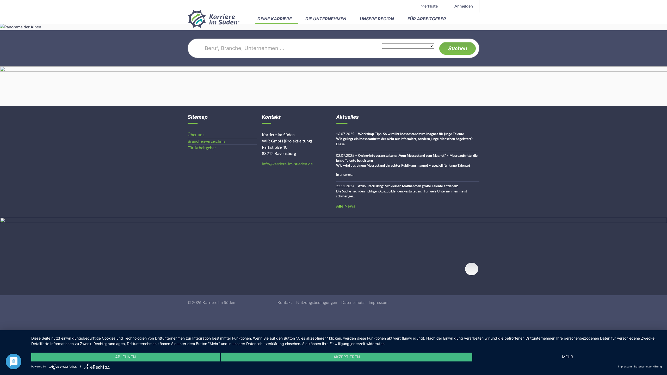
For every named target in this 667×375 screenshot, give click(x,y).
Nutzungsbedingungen (316, 303)
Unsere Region (377, 18)
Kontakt (284, 303)
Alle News (345, 206)
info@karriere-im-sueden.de (287, 164)
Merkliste (428, 6)
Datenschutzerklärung (648, 366)
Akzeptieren (347, 356)
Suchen (457, 48)
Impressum (378, 303)
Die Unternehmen (326, 18)
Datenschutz (353, 303)
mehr (567, 356)
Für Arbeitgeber (427, 18)
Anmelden (463, 6)
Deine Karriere (275, 18)
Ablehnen (125, 356)
